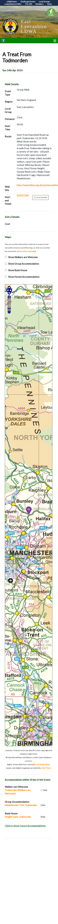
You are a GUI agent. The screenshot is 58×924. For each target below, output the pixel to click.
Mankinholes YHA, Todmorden (21, 805)
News (49, 4)
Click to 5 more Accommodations (25, 825)
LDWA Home (12, 1)
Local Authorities (42, 764)
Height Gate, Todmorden (18, 816)
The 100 (28, 4)
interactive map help (26, 251)
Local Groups (44, 1)
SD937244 (23, 195)
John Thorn (46, 768)
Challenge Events (27, 1)
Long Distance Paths (13, 4)
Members (39, 4)
